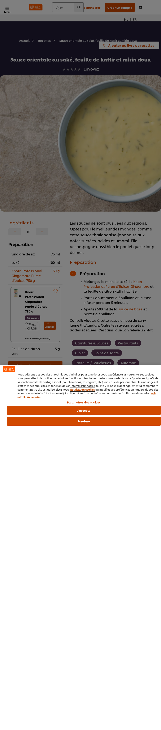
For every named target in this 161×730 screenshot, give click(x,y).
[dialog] (80, 547)
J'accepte (83, 410)
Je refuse (84, 421)
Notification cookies (82, 389)
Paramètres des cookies (84, 402)
